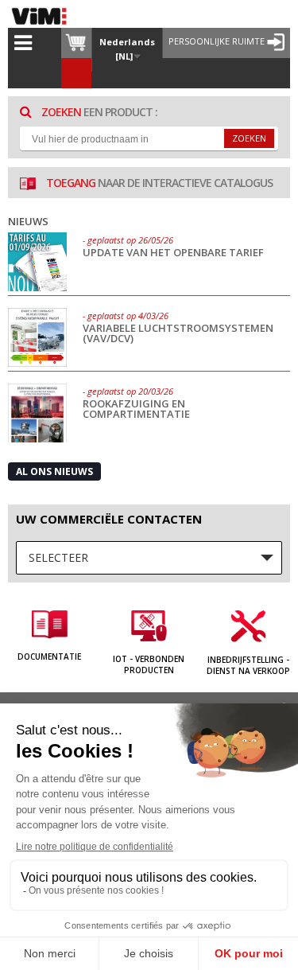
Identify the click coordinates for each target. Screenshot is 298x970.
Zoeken (249, 138)
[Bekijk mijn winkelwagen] (76, 43)
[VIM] (43, 16)
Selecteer (58, 557)
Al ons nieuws (54, 471)
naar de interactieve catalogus (159, 182)
